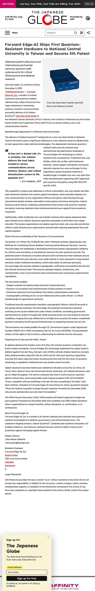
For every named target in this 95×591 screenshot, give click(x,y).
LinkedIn (9, 462)
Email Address (14, 567)
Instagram (10, 465)
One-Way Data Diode (25, 116)
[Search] (76, 33)
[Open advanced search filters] (81, 33)
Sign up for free (26, 578)
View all (89, 4)
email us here (11, 455)
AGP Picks (8, 4)
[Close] (48, 537)
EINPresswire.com (14, 91)
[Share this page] (88, 32)
